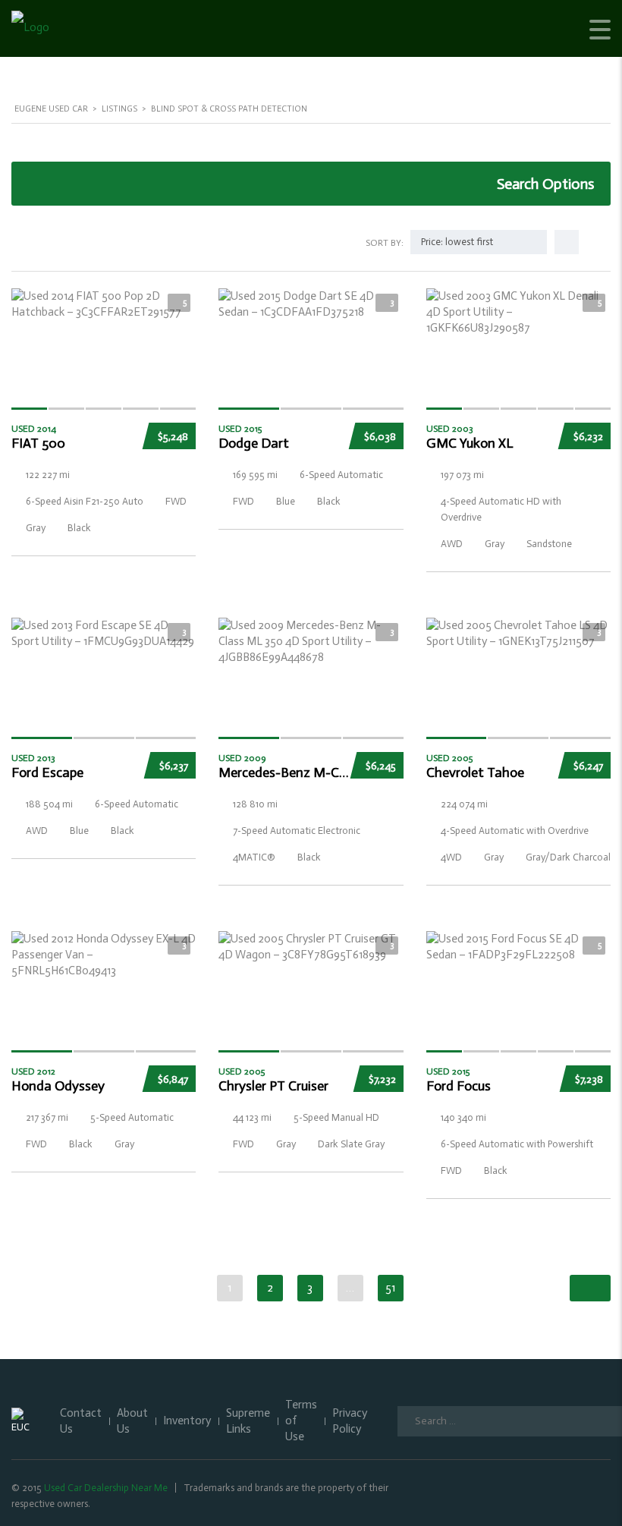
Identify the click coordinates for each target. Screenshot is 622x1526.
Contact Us (81, 1421)
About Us (132, 1421)
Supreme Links (248, 1421)
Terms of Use (301, 1420)
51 (390, 1288)
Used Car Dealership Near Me (106, 1487)
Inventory (187, 1420)
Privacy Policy (349, 1421)
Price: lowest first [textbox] (457, 241)
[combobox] (478, 242)
